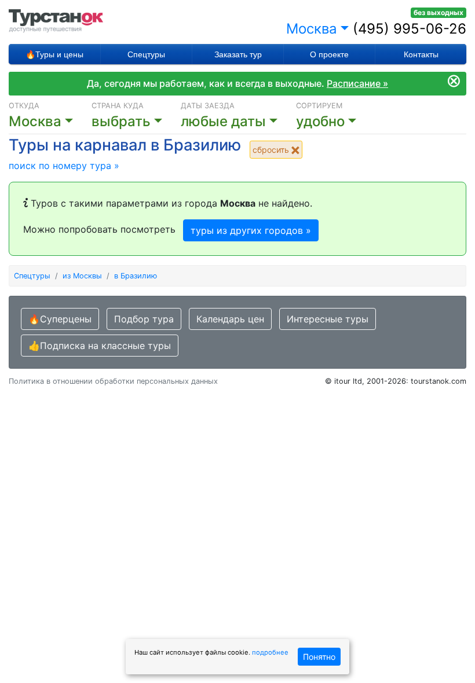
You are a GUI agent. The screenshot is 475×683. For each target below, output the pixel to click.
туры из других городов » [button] (251, 230)
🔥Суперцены (60, 319)
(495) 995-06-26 (409, 28)
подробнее (270, 652)
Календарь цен (230, 319)
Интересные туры (327, 319)
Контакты (421, 54)
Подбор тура (144, 319)
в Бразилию (135, 275)
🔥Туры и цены (54, 54)
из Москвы (82, 275)
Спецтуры (146, 54)
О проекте (329, 54)
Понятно (319, 657)
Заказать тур (238, 54)
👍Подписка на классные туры (99, 345)
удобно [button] (320, 121)
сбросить (272, 150)
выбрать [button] (121, 121)
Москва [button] (311, 28)
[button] (238, 121)
